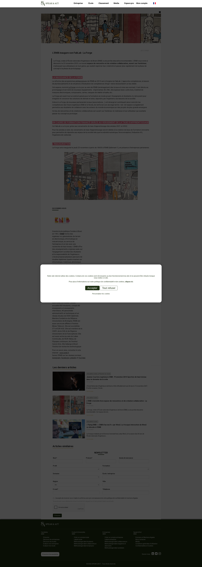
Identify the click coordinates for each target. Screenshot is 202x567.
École (90, 3)
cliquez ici (129, 282)
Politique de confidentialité (101, 296)
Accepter (92, 288)
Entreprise (78, 3)
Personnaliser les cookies (101, 294)
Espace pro (129, 3)
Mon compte (141, 3)
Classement (103, 3)
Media (116, 3)
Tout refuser (108, 288)
